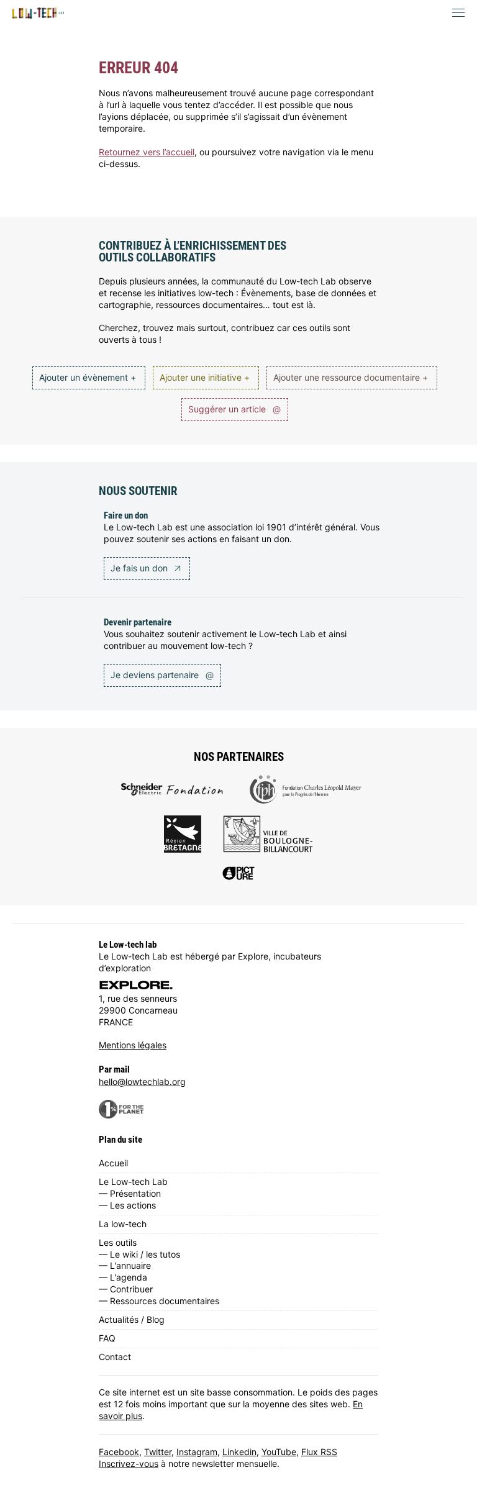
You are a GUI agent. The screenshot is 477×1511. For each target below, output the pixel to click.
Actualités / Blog (132, 1319)
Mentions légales (132, 1045)
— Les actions (127, 1205)
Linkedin (239, 1451)
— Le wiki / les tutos (139, 1254)
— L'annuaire (125, 1265)
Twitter (157, 1451)
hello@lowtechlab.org (142, 1081)
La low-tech (123, 1223)
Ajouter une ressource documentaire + (350, 377)
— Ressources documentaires (159, 1300)
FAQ (107, 1338)
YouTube (278, 1451)
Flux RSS (319, 1451)
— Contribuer (126, 1289)
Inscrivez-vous (128, 1463)
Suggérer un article (234, 409)
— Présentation (130, 1193)
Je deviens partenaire (162, 674)
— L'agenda (123, 1277)
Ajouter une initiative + (205, 377)
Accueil (113, 1163)
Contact (115, 1356)
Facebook (119, 1451)
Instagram (196, 1451)
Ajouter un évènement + (87, 377)
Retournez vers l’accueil (146, 152)
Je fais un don (140, 568)
